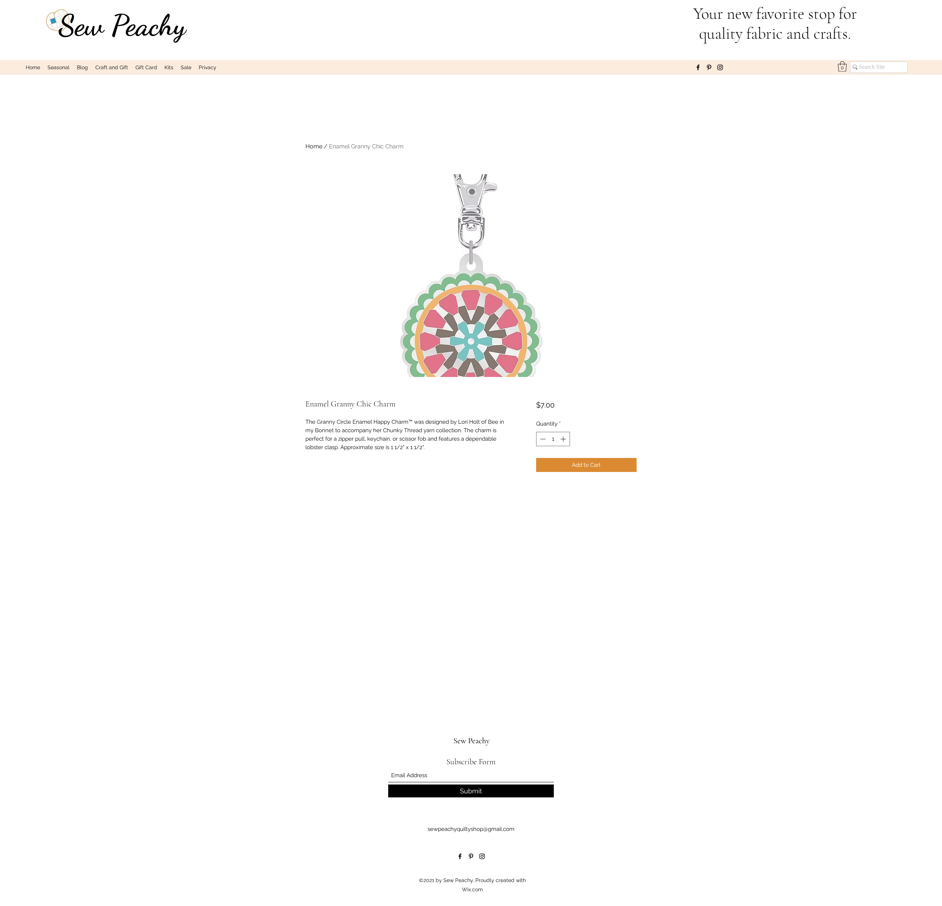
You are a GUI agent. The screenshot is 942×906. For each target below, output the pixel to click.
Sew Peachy (122, 25)
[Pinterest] (709, 67)
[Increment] (564, 439)
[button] (842, 66)
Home (313, 146)
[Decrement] (542, 439)
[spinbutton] (553, 439)
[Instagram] (720, 67)
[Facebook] (698, 67)
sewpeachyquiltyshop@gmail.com (471, 829)
